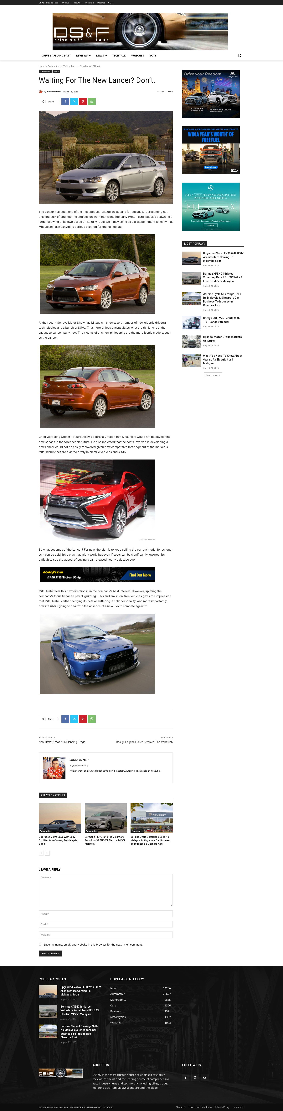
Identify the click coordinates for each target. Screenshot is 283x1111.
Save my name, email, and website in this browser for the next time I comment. (93, 944)
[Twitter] (74, 101)
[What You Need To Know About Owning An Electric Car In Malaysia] (191, 360)
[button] (239, 55)
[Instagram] (195, 1077)
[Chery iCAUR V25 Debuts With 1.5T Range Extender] (191, 322)
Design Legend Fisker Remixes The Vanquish (144, 742)
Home (42, 66)
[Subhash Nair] (41, 91)
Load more (212, 375)
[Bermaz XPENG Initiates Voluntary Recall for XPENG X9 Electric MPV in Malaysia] (106, 818)
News (56, 71)
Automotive (54, 66)
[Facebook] (65, 101)
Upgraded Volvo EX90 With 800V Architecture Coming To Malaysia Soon (58, 840)
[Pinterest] (83, 101)
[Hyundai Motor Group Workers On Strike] (191, 341)
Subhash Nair (54, 91)
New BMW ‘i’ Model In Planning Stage (62, 742)
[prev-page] (41, 853)
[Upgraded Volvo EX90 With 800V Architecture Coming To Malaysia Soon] (60, 818)
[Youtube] (204, 1077)
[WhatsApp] (92, 101)
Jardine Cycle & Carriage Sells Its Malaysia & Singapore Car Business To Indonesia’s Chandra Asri (151, 840)
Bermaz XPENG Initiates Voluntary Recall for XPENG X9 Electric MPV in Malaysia (105, 840)
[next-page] (47, 853)
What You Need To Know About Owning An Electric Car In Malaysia (222, 359)
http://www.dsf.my (78, 765)
